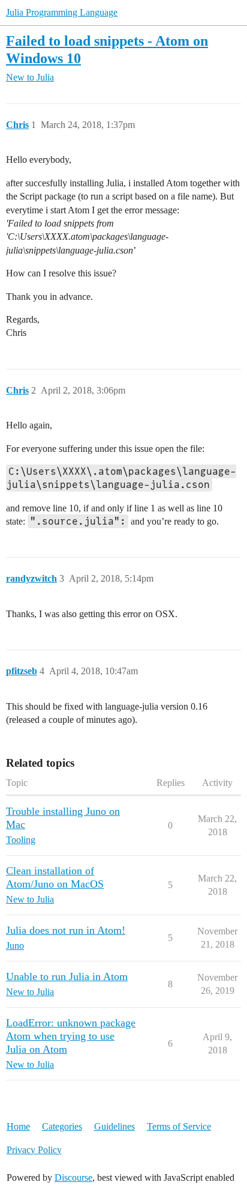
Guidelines (114, 1126)
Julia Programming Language (62, 12)
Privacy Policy (34, 1150)
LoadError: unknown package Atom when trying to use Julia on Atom (70, 1036)
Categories (62, 1126)
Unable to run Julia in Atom (67, 976)
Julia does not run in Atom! (65, 930)
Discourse (73, 1177)
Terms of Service (179, 1126)
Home (18, 1126)
